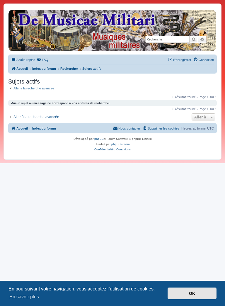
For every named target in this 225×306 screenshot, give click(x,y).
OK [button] (192, 293)
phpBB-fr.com (120, 144)
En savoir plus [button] (24, 296)
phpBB (99, 138)
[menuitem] (42, 59)
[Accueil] (112, 30)
